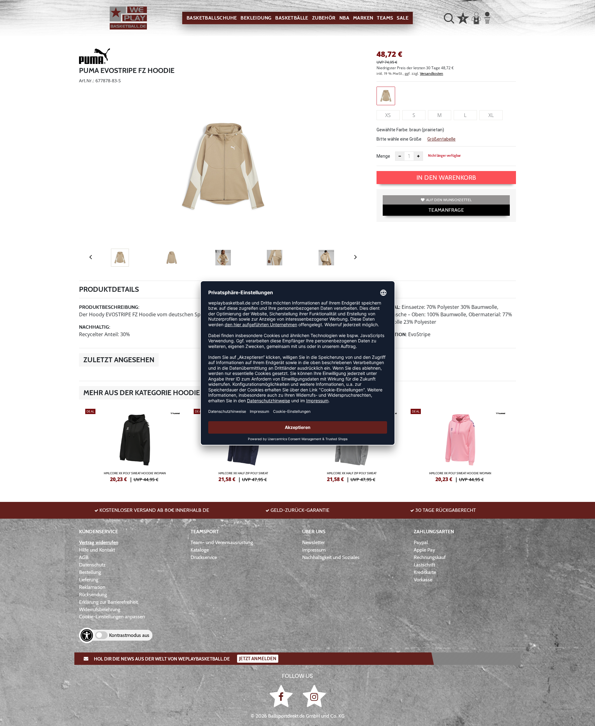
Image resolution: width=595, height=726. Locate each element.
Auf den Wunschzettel (449, 199)
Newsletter (313, 542)
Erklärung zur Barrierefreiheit (108, 602)
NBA (344, 18)
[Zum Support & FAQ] (463, 17)
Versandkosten (431, 73)
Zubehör (324, 18)
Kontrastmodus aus (129, 635)
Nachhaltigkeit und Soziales (330, 557)
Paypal (421, 542)
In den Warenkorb (446, 177)
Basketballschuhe (212, 18)
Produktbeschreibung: (109, 307)
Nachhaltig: (94, 327)
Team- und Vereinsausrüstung (222, 542)
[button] (449, 18)
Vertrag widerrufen (98, 542)
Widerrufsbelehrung (99, 609)
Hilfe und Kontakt (97, 550)
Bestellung (90, 572)
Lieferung (88, 580)
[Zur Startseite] (128, 18)
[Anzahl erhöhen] (418, 156)
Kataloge (200, 550)
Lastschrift (424, 565)
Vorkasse (423, 580)
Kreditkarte (425, 572)
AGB (84, 557)
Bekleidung (255, 18)
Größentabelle (441, 139)
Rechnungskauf (430, 557)
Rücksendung (93, 594)
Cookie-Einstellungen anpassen (112, 617)
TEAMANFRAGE (446, 210)
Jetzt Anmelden (257, 658)
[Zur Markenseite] (94, 57)
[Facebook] (282, 695)
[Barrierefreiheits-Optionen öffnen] (87, 635)
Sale (402, 18)
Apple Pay (424, 550)
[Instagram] (314, 695)
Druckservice (204, 557)
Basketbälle (291, 18)
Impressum (314, 550)
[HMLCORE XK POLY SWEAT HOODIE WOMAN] (134, 444)
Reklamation (92, 587)
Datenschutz (92, 565)
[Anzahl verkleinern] (399, 156)
